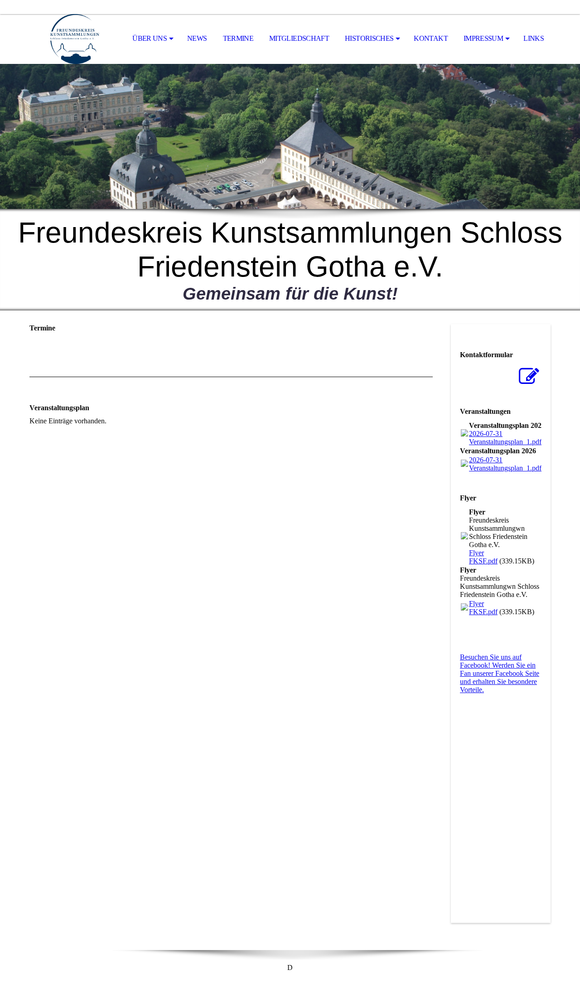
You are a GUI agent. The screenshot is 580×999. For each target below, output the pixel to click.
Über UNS (149, 38)
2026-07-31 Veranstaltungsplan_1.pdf (505, 438)
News (197, 38)
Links (533, 38)
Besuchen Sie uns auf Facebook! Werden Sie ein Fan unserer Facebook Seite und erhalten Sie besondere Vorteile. (499, 673)
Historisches (369, 38)
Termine (238, 38)
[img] (74, 39)
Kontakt (431, 38)
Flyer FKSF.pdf (483, 557)
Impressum (483, 38)
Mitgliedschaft (299, 38)
